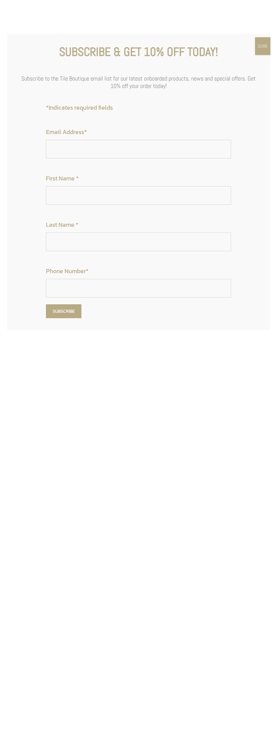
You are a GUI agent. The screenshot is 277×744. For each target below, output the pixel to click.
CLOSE (263, 46)
